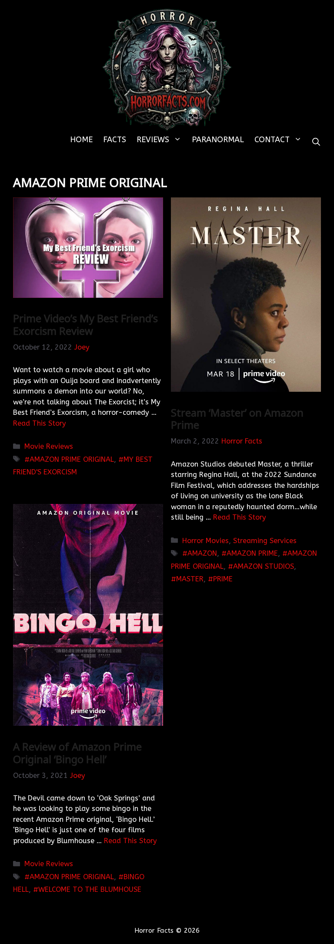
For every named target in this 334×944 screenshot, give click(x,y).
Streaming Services (265, 541)
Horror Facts (241, 441)
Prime (223, 579)
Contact (272, 139)
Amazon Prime (252, 553)
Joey (82, 347)
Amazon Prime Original (72, 459)
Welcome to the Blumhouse (89, 889)
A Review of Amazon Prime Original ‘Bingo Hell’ (77, 752)
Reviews (153, 139)
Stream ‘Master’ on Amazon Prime (237, 418)
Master (190, 579)
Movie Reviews (48, 446)
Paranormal (218, 139)
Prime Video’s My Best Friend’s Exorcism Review (85, 324)
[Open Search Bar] (316, 142)
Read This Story (39, 423)
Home (81, 139)
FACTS (114, 139)
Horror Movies (205, 541)
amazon (202, 553)
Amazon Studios (263, 566)
